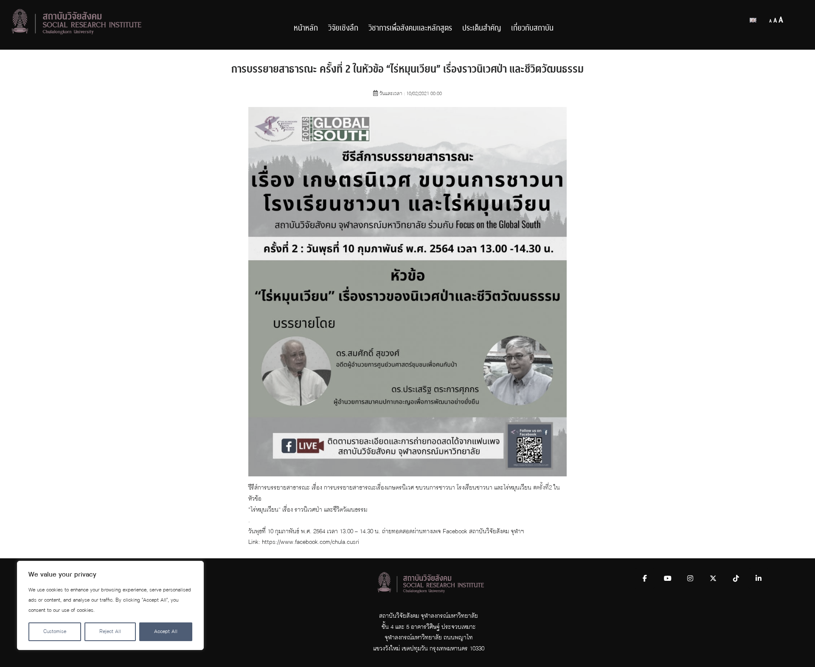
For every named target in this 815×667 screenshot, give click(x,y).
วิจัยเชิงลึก (343, 28)
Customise (54, 632)
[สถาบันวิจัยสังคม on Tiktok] (736, 579)
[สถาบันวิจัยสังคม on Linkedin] (758, 579)
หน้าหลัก (306, 28)
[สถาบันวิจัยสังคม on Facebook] (645, 579)
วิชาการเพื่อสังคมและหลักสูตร (410, 28)
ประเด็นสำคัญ (481, 28)
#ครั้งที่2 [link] (542, 488)
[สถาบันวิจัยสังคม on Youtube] (668, 579)
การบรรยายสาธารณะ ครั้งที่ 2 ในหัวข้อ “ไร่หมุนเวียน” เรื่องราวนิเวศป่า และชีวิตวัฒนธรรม (407, 69)
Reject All (110, 632)
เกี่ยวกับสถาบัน (532, 28)
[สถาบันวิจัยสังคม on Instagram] (690, 579)
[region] (110, 605)
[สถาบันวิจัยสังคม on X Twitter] (713, 579)
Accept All (165, 632)
